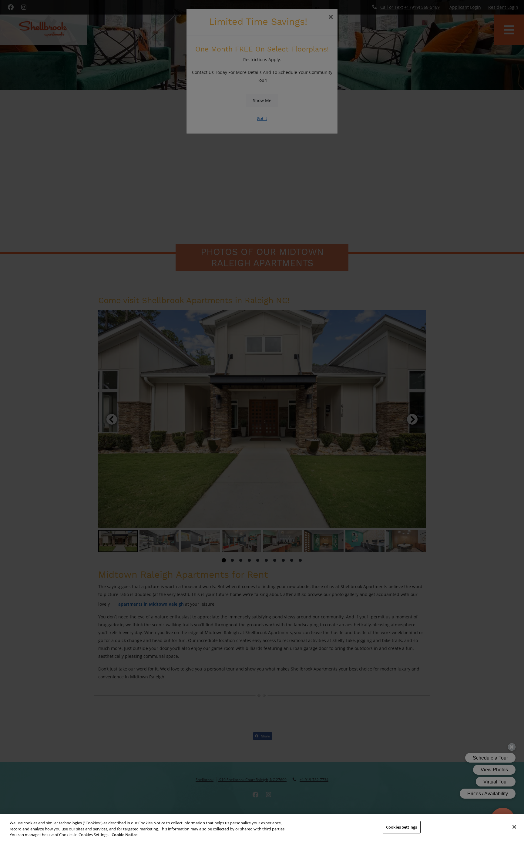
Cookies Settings (401, 826)
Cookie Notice (124, 834)
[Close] (514, 826)
